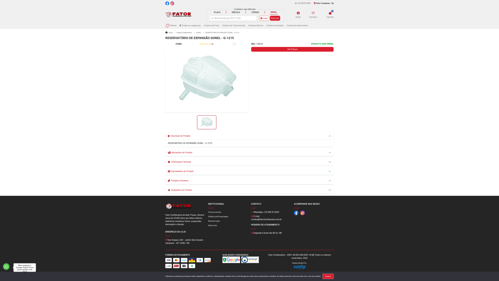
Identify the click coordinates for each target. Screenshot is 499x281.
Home (170, 33)
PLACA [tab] (217, 12)
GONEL (198, 33)
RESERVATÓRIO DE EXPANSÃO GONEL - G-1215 (222, 33)
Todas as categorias (191, 25)
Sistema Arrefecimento (297, 25)
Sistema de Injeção (275, 25)
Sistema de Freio (211, 25)
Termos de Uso (214, 212)
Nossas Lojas (214, 221)
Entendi (328, 276)
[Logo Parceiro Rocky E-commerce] (299, 266)
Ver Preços (292, 49)
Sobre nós (212, 225)
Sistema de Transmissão (233, 25)
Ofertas (172, 25)
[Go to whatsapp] (6, 266)
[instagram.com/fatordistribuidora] (172, 3)
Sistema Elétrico (255, 25)
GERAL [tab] (273, 12)
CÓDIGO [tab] (255, 12)
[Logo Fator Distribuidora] (178, 14)
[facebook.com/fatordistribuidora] (167, 3)
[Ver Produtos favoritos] (313, 13)
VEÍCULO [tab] (236, 12)
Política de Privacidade (218, 217)
